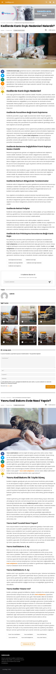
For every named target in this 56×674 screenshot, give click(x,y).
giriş (8, 385)
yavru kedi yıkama (41, 637)
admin (2, 30)
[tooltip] (2, 71)
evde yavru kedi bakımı (14, 634)
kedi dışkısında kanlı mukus (15, 260)
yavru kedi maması (42, 634)
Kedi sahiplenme (12, 563)
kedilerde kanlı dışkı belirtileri (16, 263)
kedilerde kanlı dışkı (31, 260)
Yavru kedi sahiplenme (26, 471)
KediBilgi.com (9, 2)
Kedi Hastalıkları (25, 312)
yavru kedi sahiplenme (27, 637)
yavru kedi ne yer (13, 637)
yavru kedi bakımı (28, 634)
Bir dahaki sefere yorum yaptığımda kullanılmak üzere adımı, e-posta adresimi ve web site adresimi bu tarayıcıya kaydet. (26, 382)
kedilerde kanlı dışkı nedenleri (34, 263)
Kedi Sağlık (6, 313)
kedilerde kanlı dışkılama (15, 266)
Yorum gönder (50, 387)
